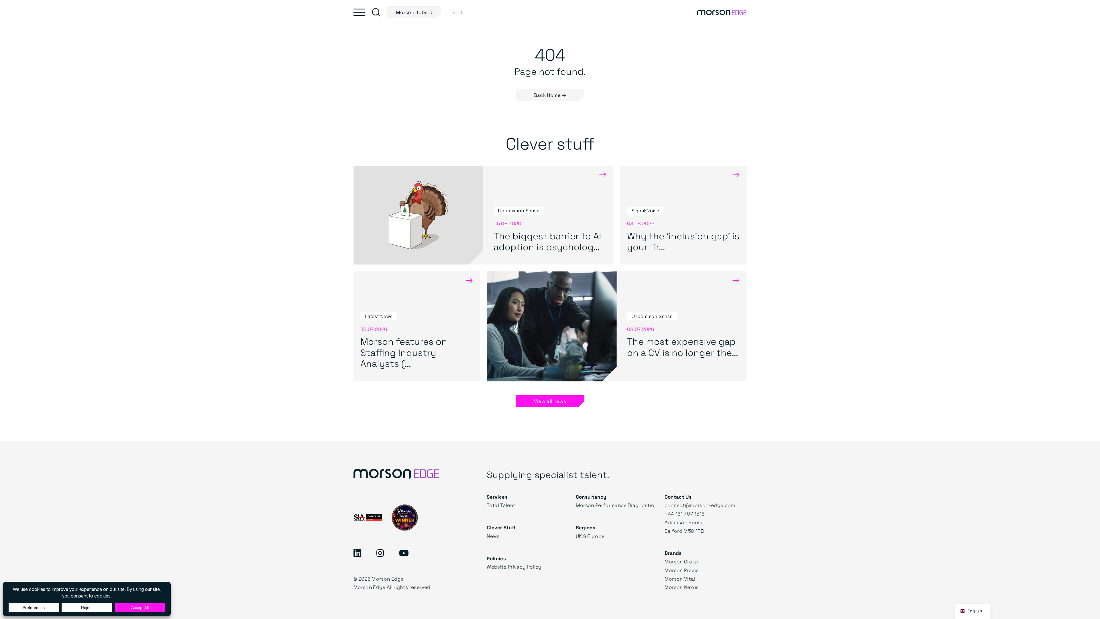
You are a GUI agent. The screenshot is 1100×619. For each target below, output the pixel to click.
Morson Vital (680, 578)
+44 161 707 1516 (684, 513)
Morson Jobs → (414, 12)
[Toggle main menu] (359, 12)
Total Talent (501, 505)
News (493, 536)
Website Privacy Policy (514, 566)
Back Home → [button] (550, 95)
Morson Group (682, 561)
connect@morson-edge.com (700, 505)
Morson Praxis (682, 570)
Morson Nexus (682, 587)
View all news (550, 401)
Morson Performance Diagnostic (615, 505)
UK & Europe (590, 536)
